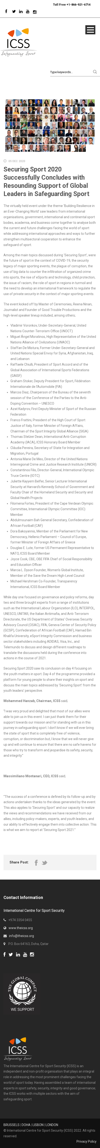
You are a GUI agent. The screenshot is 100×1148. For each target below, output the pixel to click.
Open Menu (90, 29)
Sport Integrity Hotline (51, 4)
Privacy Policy (87, 1141)
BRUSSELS (11, 1125)
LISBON (38, 1125)
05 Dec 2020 (16, 161)
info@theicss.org (21, 936)
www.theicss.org (21, 928)
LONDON (52, 1125)
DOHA (26, 1125)
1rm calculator (14, 961)
